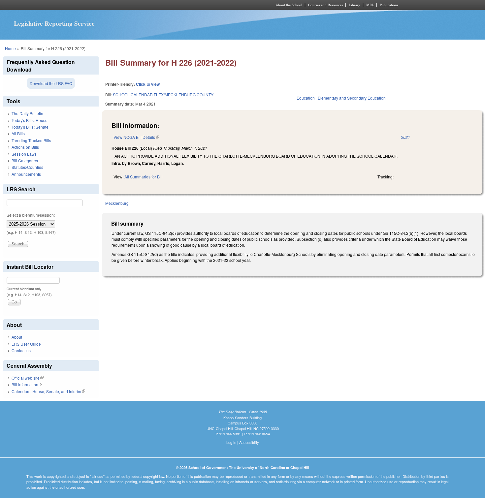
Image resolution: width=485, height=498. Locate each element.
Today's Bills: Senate (30, 127)
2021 (405, 137)
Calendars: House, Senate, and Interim (48, 391)
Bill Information (27, 384)
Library (354, 5)
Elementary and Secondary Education (352, 98)
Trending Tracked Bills (31, 140)
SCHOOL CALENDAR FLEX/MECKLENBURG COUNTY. (163, 94)
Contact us (21, 350)
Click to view (148, 84)
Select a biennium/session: (31, 215)
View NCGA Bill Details (136, 137)
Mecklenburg (117, 203)
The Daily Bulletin (27, 113)
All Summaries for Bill (143, 176)
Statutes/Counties (27, 167)
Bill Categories (25, 160)
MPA (370, 5)
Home (10, 48)
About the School (288, 5)
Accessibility (249, 442)
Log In (231, 442)
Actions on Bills (25, 147)
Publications (389, 5)
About (17, 337)
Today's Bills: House (30, 120)
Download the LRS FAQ (51, 83)
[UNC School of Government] (155, 5)
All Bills (18, 133)
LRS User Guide (26, 344)
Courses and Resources (325, 5)
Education (306, 98)
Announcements (26, 174)
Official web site (28, 378)
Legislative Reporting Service (54, 23)
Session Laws (24, 154)
